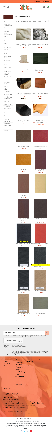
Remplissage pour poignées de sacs (40, 45)
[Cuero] (40, 98)
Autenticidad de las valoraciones (20, 384)
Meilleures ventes (32, 366)
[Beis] (25, 98)
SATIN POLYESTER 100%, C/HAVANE (23, 194)
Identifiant (7, 364)
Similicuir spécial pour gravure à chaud (40, 94)
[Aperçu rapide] (25, 43)
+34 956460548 (9, 397)
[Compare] (23, 43)
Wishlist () (46, 1)
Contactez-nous (8, 368)
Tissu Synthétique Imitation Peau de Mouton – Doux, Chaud (23, 45)
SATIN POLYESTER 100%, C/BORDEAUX (40, 170)
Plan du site (19, 380)
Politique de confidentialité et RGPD (20, 372)
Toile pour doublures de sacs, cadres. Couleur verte (40, 69)
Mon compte (7, 366)
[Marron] (23, 98)
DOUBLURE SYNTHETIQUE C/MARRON (40, 219)
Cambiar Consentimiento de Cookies (12, 411)
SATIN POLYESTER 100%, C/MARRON (23, 121)
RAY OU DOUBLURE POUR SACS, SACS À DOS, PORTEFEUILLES (23, 94)
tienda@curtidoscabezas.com (18, 353)
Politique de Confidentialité (25, 354)
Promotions (31, 364)
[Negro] (22, 98)
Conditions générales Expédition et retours (19, 367)
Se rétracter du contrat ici (26, 413)
